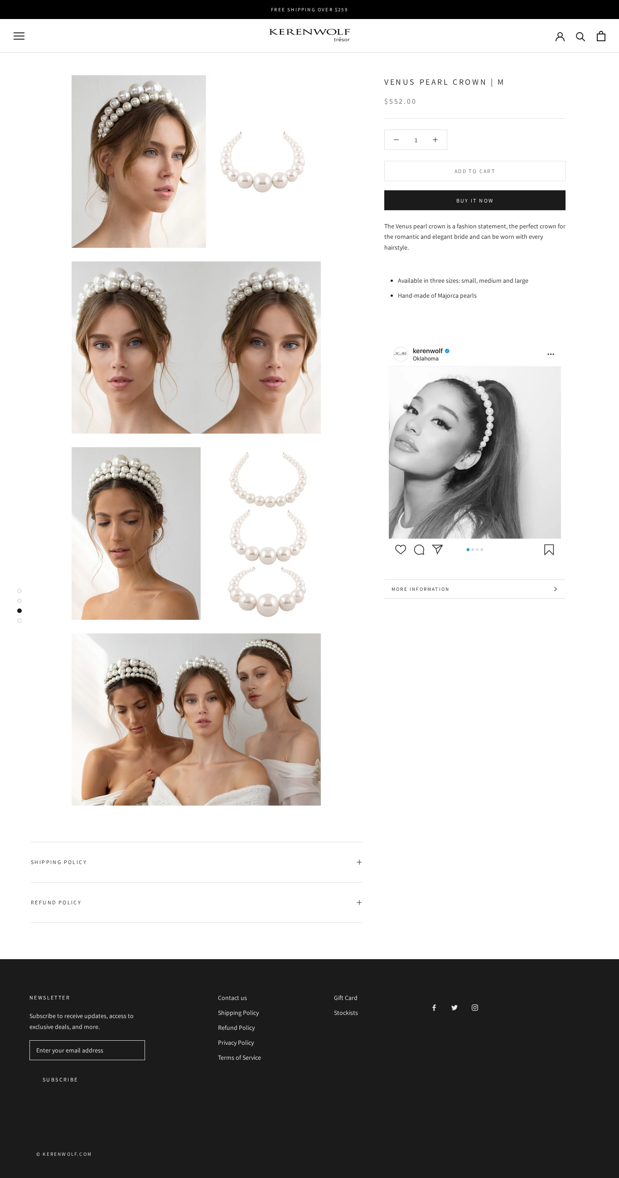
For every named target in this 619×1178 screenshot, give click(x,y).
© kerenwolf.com (64, 1154)
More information (421, 589)
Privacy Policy (236, 1042)
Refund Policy (56, 902)
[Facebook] (434, 1007)
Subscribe (60, 1079)
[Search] (580, 36)
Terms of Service (239, 1057)
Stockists (346, 1013)
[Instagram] (475, 1007)
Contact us (232, 998)
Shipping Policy (59, 862)
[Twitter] (454, 1007)
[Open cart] (601, 36)
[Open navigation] (19, 36)
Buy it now (475, 200)
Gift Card (346, 998)
